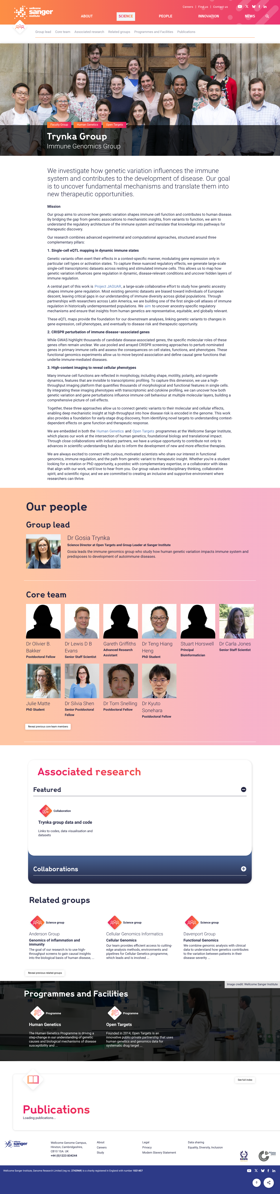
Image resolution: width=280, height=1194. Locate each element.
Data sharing (196, 1142)
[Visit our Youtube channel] (240, 7)
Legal (145, 1142)
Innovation (208, 16)
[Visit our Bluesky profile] (254, 7)
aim (148, 306)
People (165, 16)
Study (100, 1152)
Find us (203, 7)
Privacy (147, 1147)
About (87, 16)
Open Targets (143, 431)
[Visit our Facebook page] (259, 7)
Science (126, 16)
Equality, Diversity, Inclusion (205, 1147)
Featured (47, 789)
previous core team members (52, 726)
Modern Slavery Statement (159, 1152)
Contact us (220, 7)
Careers (188, 7)
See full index (245, 1079)
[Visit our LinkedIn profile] (265, 7)
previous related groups (49, 973)
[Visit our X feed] (247, 7)
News (250, 16)
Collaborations (55, 869)
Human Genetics (110, 431)
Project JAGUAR (108, 286)
